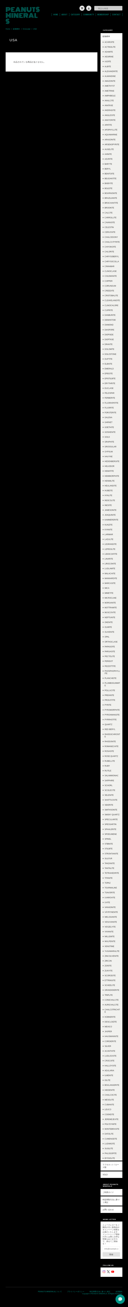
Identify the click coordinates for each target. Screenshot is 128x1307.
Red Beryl (110, 729)
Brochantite (111, 203)
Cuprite (109, 310)
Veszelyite (110, 927)
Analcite (109, 101)
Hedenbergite (112, 461)
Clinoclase (111, 271)
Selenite (109, 795)
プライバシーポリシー (75, 1291)
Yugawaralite (112, 951)
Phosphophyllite (112, 672)
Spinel (108, 839)
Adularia (109, 1071)
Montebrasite (112, 1129)
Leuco (108, 1109)
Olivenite (109, 632)
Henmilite (110, 481)
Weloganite (111, 917)
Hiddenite (110, 1090)
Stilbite (109, 849)
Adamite (109, 52)
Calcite (109, 213)
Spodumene (111, 834)
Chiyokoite (110, 247)
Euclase (109, 388)
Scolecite (110, 790)
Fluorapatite (111, 403)
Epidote (109, 373)
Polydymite (110, 1124)
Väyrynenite (111, 912)
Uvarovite (110, 898)
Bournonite (111, 193)
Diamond (109, 325)
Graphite (109, 442)
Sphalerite (110, 829)
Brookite (109, 208)
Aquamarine (111, 135)
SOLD (105, 1175)
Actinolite (110, 47)
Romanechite (111, 746)
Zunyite (109, 971)
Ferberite (110, 398)
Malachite (110, 573)
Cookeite (109, 1114)
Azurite (109, 159)
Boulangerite (112, 1085)
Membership (103, 14)
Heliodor (109, 466)
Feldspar (109, 393)
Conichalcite (112, 1000)
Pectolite (110, 656)
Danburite (110, 315)
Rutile (108, 771)
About (65, 14)
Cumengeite (111, 1139)
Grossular (26, 29)
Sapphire (109, 781)
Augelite (109, 149)
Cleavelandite (112, 300)
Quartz (108, 724)
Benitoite (109, 174)
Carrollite (110, 218)
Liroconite (110, 564)
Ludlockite (110, 1056)
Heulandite (111, 486)
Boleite (108, 188)
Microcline (110, 598)
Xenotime (109, 946)
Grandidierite (112, 990)
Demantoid (110, 320)
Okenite (109, 622)
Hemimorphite (112, 476)
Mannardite (111, 578)
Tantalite (109, 868)
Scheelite (110, 985)
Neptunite (110, 617)
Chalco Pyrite (112, 242)
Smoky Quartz (112, 815)
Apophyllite (111, 130)
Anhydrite (110, 120)
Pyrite (108, 705)
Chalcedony (111, 237)
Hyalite (108, 495)
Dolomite (109, 349)
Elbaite (108, 364)
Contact (116, 14)
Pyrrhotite (111, 720)
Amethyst (110, 86)
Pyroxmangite (112, 715)
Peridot (109, 661)
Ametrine (109, 91)
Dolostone (110, 354)
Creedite (109, 291)
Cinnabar (109, 266)
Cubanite (109, 1105)
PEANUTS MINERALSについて (50, 1291)
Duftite (108, 359)
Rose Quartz (111, 756)
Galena (108, 417)
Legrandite (111, 544)
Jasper (108, 1031)
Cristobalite (111, 296)
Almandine (110, 76)
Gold (107, 437)
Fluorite (109, 408)
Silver (108, 1046)
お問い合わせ (108, 1210)
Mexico (108, 1027)
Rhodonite (110, 741)
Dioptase (109, 339)
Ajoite (108, 61)
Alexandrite (111, 71)
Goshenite (110, 432)
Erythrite (110, 383)
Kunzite (109, 525)
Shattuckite (111, 800)
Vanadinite (110, 907)
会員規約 (119, 1291)
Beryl (108, 169)
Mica (107, 588)
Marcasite (110, 583)
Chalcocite (111, 1095)
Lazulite (109, 539)
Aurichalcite (111, 1005)
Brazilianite (111, 198)
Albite (108, 66)
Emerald (109, 369)
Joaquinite (110, 515)
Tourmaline (111, 888)
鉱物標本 (16, 29)
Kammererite (111, 520)
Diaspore (109, 330)
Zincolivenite (112, 956)
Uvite (107, 902)
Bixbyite (109, 183)
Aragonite (110, 140)
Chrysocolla (112, 261)
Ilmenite (109, 1075)
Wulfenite (110, 941)
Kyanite (108, 530)
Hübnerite (110, 1017)
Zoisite (108, 966)
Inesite (108, 505)
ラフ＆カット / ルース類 (111, 1166)
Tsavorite (110, 893)
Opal (107, 637)
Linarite (109, 559)
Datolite (109, 1134)
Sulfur (108, 858)
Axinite (108, 154)
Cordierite (110, 1041)
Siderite (109, 805)
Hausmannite (111, 1036)
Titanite (109, 878)
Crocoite (109, 1061)
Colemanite (111, 276)
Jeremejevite (111, 1119)
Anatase (109, 105)
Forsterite (110, 413)
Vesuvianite (111, 922)
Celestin (109, 227)
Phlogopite (111, 1153)
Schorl (109, 785)
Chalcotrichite (112, 1011)
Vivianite (109, 932)
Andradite (110, 110)
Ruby (107, 766)
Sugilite (109, 1148)
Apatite (108, 125)
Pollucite (110, 690)
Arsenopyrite (112, 144)
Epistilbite (110, 378)
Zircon (108, 961)
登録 (111, 1254)
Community (88, 14)
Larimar (109, 534)
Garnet (108, 422)
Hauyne (109, 456)
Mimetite (109, 593)
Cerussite (110, 232)
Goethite (109, 427)
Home (55, 14)
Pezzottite (110, 666)
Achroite (109, 42)
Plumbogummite (112, 684)
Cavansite (110, 222)
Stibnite (109, 844)
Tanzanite (110, 863)
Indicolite (110, 500)
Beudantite (110, 178)
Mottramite (111, 608)
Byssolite (110, 1158)
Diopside (109, 335)
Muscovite (110, 612)
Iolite (107, 1080)
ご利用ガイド (108, 1192)
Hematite (109, 471)
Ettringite (110, 980)
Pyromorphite (112, 710)
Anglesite (110, 115)
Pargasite (110, 651)
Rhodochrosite (112, 735)
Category (75, 14)
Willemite (110, 936)
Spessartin (110, 824)
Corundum (110, 286)
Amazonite (110, 81)
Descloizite (111, 1022)
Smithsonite (111, 810)
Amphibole (110, 96)
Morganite (110, 603)
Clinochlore (111, 305)
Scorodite (110, 976)
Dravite (109, 344)
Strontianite (111, 854)
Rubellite (110, 761)
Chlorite (109, 252)
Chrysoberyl (112, 256)
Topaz (108, 883)
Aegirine (109, 57)
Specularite (111, 819)
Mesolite (109, 1100)
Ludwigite (110, 1144)
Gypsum (109, 452)
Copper (109, 281)
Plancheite (110, 678)
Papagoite (110, 647)
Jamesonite (110, 510)
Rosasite (109, 751)
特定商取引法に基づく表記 (111, 1201)
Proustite (110, 700)
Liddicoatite (111, 554)
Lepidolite (110, 549)
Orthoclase (111, 642)
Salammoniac (111, 776)
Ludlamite (110, 568)
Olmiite (108, 627)
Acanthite (110, 1051)
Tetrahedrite (112, 873)
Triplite (109, 995)
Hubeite (109, 491)
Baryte (108, 164)
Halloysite (110, 1066)
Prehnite (109, 695)
